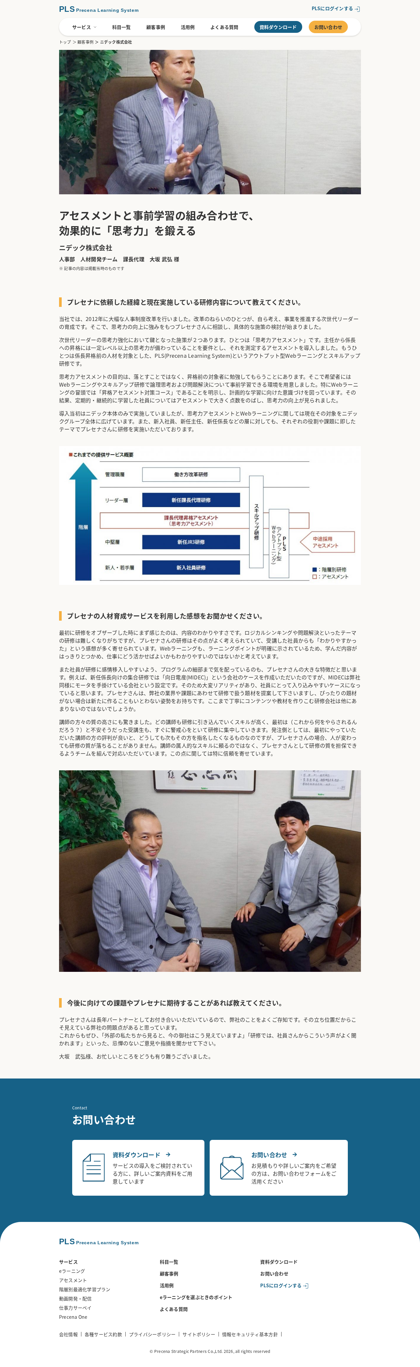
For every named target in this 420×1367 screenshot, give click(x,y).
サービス (81, 27)
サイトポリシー (198, 1334)
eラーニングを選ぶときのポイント (196, 1297)
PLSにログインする (332, 8)
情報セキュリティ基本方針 (250, 1334)
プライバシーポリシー (152, 1334)
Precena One (73, 1317)
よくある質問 (224, 27)
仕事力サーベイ (75, 1307)
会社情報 (68, 1334)
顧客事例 (155, 27)
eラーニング (72, 1271)
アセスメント (73, 1280)
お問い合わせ (328, 27)
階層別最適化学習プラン (85, 1289)
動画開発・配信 (75, 1298)
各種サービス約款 (103, 1334)
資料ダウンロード (278, 27)
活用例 (188, 27)
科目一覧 (121, 27)
